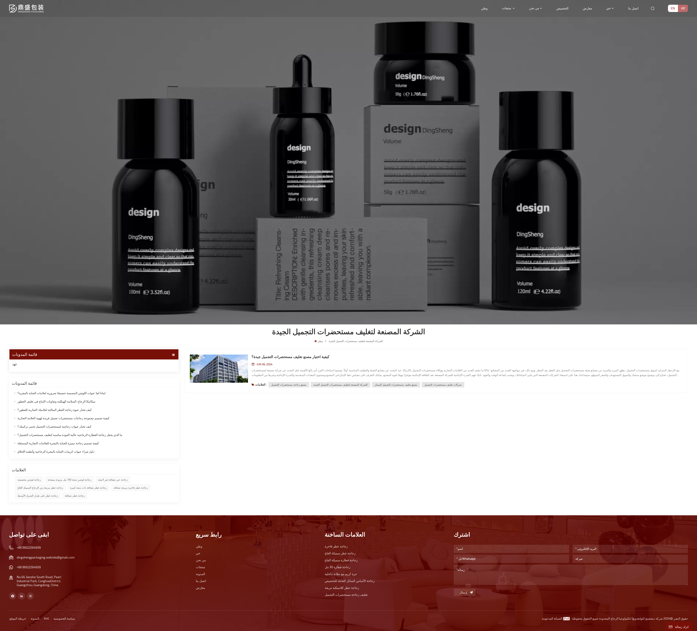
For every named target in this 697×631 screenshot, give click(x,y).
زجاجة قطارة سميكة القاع (341, 560)
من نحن (534, 8)
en (673, 8)
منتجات (507, 8)
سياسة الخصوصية (64, 618)
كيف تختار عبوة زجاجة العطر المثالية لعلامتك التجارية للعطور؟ (54, 410)
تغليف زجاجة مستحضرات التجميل (346, 594)
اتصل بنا (633, 8)
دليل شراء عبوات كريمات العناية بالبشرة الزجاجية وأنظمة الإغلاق (55, 451)
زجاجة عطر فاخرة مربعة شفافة (131, 487)
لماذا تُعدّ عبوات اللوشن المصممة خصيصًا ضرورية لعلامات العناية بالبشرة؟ (61, 393)
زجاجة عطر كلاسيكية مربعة (342, 588)
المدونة (200, 574)
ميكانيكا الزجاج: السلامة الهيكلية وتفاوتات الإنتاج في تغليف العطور (56, 401)
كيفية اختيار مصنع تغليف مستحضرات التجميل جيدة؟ (290, 357)
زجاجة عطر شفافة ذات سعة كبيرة (88, 487)
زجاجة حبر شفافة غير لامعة (113, 479)
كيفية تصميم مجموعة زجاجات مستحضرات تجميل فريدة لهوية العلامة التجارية (63, 418)
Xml (46, 618)
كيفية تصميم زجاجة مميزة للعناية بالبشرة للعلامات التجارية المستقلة (58, 443)
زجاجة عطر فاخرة (336, 546)
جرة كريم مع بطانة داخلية (341, 574)
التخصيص (562, 8)
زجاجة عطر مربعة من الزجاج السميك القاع (40, 487)
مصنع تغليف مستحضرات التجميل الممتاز (396, 384)
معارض (587, 8)
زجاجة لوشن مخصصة (29, 479)
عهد (14, 364)
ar (683, 8)
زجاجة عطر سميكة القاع (340, 553)
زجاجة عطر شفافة (75, 495)
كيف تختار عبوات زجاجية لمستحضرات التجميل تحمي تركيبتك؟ (54, 426)
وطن (484, 8)
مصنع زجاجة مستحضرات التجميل (288, 384)
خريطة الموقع (17, 618)
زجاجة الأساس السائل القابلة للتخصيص (350, 581)
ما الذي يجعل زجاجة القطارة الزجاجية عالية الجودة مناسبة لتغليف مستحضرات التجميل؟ (69, 435)
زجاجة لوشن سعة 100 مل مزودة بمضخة (69, 479)
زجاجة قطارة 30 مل (337, 567)
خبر (608, 8)
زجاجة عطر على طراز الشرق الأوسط (38, 495)
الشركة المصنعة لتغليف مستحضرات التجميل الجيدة (340, 384)
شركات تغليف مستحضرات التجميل (443, 384)
